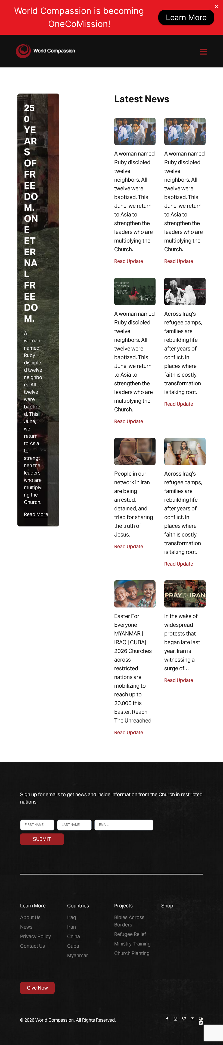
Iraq (71, 917)
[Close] (216, 6)
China (73, 936)
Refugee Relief (130, 934)
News (26, 927)
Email (99, 817)
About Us (30, 917)
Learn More (186, 17)
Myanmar (77, 955)
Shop (167, 906)
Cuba (73, 946)
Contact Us (32, 946)
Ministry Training (132, 944)
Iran (71, 927)
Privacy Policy (35, 936)
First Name (29, 817)
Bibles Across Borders (129, 921)
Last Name (66, 817)
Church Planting (132, 953)
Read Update (128, 261)
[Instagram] (176, 1019)
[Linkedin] (201, 1023)
